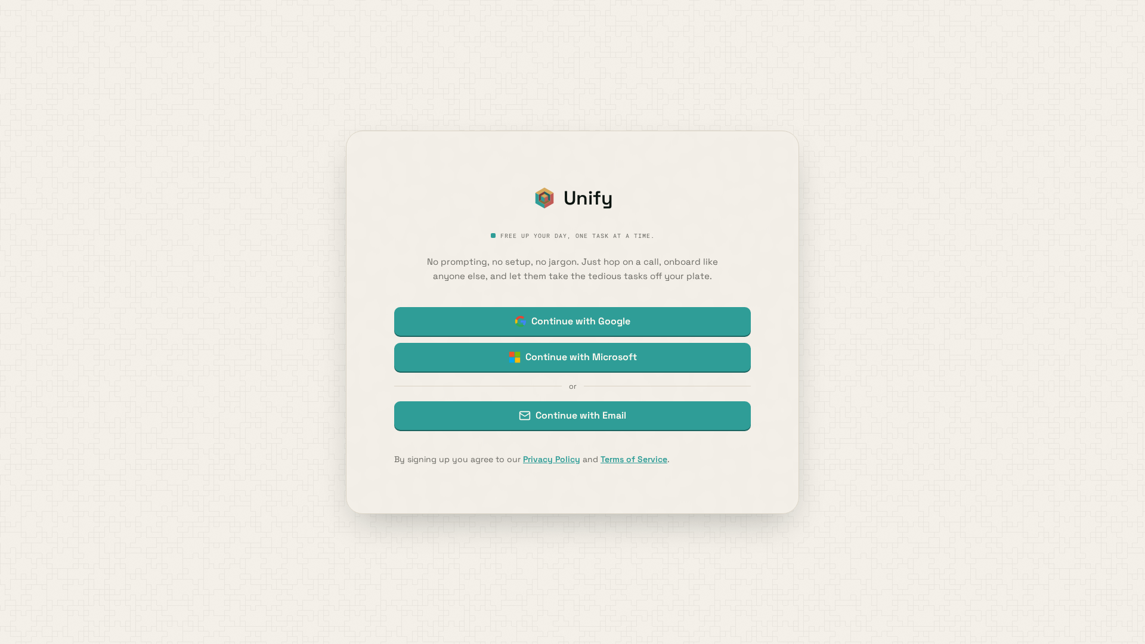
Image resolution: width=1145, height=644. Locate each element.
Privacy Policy (551, 459)
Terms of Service (634, 459)
